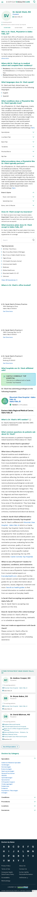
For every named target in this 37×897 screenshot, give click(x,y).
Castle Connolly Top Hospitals (21, 557)
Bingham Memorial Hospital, (12, 724)
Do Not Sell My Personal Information (26, 873)
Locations (18, 27)
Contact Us (23, 869)
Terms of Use (5, 869)
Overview (7, 27)
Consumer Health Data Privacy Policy (7, 873)
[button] (34, 2)
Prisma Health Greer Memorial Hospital (15, 736)
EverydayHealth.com (9, 576)
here (32, 128)
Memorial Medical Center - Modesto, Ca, (16, 732)
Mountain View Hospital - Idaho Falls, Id (15, 688)
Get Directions (8, 311)
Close (33, 891)
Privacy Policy (5, 866)
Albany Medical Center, (11, 734)
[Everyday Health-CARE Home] (18, 2)
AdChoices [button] (22, 877)
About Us (22, 866)
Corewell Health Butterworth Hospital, (15, 726)
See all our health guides (15, 587)
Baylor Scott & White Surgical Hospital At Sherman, (16, 729)
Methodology (5, 881)
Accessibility (5, 877)
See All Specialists (9, 747)
